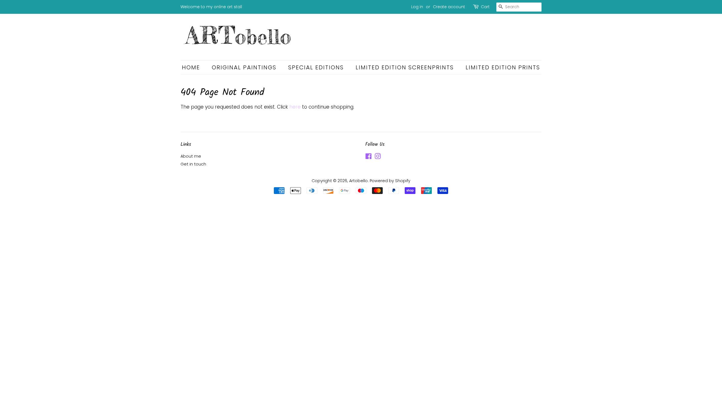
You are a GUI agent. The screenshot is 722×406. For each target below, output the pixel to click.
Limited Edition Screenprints (405, 67)
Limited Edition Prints (503, 67)
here (295, 106)
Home (191, 67)
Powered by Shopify (390, 181)
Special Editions (316, 67)
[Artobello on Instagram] (378, 157)
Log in (417, 7)
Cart (485, 7)
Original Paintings (244, 67)
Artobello (358, 181)
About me (190, 156)
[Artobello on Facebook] (368, 157)
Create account (449, 7)
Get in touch (193, 164)
